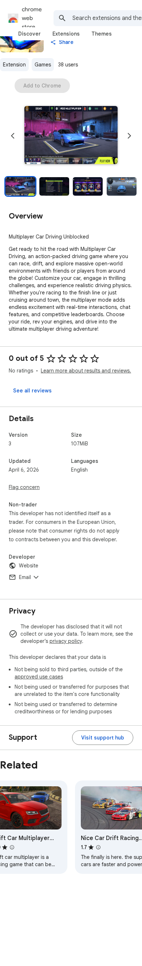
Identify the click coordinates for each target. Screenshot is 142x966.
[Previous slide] (12, 136)
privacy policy (66, 641)
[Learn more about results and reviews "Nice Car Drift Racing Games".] (98, 847)
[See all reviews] (32, 390)
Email (25, 577)
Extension (14, 64)
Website (28, 565)
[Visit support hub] (102, 737)
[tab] (29, 33)
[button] (71, 135)
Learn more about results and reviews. (86, 370)
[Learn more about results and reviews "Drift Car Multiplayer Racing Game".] (12, 847)
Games (43, 64)
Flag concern (24, 487)
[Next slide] (129, 136)
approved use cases (39, 676)
